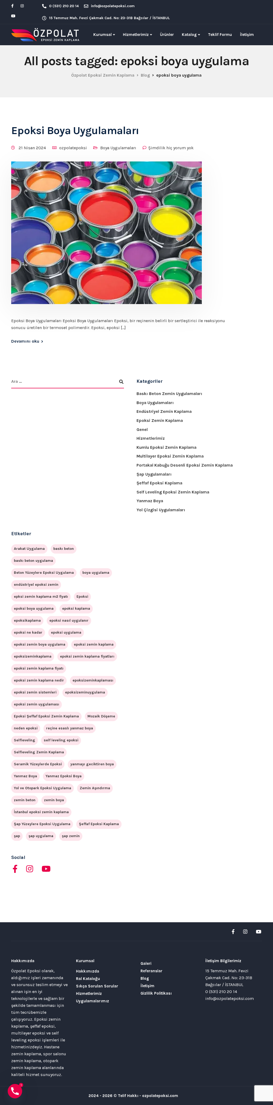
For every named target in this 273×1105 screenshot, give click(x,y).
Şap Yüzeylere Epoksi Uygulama (42, 824)
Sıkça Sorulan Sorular (97, 986)
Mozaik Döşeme (101, 716)
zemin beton (24, 800)
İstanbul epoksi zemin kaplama (41, 812)
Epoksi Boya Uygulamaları (75, 130)
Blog (144, 978)
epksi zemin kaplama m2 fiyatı (41, 596)
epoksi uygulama (66, 632)
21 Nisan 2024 (33, 147)
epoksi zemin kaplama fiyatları (87, 656)
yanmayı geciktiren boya (92, 764)
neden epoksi (26, 728)
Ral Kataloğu (88, 978)
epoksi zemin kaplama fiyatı (38, 668)
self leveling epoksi (61, 740)
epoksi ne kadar (28, 632)
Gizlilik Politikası (156, 993)
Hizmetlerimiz (136, 34)
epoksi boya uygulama (34, 608)
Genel (142, 429)
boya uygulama (95, 572)
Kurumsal (102, 34)
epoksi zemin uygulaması (36, 704)
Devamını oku (25, 341)
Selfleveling (24, 740)
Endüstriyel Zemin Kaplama (164, 411)
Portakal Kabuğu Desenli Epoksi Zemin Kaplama (184, 465)
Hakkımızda (87, 971)
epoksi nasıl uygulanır (69, 620)
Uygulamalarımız (92, 1001)
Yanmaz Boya (149, 500)
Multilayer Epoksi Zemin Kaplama (170, 456)
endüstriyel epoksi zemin (36, 584)
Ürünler (167, 34)
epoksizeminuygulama (85, 692)
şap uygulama (41, 836)
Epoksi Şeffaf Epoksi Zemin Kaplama (46, 716)
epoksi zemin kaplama (94, 644)
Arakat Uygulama (29, 548)
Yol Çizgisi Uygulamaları (160, 509)
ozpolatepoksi (73, 147)
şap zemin (71, 836)
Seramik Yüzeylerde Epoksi (38, 764)
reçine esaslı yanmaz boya (69, 728)
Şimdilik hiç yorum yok (171, 147)
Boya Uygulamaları (118, 147)
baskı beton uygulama (33, 560)
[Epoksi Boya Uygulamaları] (106, 239)
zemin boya (54, 800)
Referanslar (151, 971)
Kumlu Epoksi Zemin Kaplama (166, 447)
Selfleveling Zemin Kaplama (39, 752)
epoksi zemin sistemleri (35, 692)
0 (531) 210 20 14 (221, 991)
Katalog (189, 34)
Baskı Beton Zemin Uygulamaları (169, 393)
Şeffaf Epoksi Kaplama (159, 482)
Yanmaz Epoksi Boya (64, 776)
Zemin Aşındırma (95, 788)
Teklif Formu (220, 34)
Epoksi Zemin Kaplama (159, 420)
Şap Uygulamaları (154, 474)
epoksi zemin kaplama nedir (39, 680)
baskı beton (63, 548)
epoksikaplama (27, 620)
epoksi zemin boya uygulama (39, 644)
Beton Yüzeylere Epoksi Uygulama (44, 572)
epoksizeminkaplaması (93, 680)
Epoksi (82, 596)
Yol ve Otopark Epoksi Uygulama (42, 788)
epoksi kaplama (76, 608)
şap (17, 836)
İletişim (247, 34)
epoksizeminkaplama (32, 656)
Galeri (145, 963)
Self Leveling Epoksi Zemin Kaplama (172, 492)
